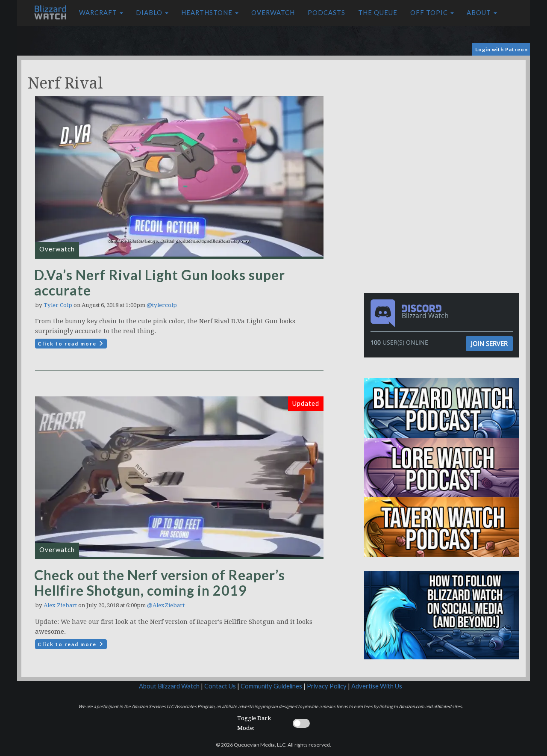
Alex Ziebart (60, 605)
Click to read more (68, 343)
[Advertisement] (443, 119)
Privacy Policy (327, 686)
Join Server (489, 343)
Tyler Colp (58, 305)
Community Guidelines (271, 686)
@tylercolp (162, 305)
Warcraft (99, 12)
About (480, 12)
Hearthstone (207, 12)
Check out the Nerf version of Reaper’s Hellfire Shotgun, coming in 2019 (159, 583)
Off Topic (430, 12)
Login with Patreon (501, 49)
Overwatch (273, 12)
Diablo (150, 12)
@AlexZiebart (166, 605)
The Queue (377, 12)
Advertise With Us (376, 686)
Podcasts (326, 12)
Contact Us (220, 686)
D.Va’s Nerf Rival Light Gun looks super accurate (159, 282)
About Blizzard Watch (169, 686)
